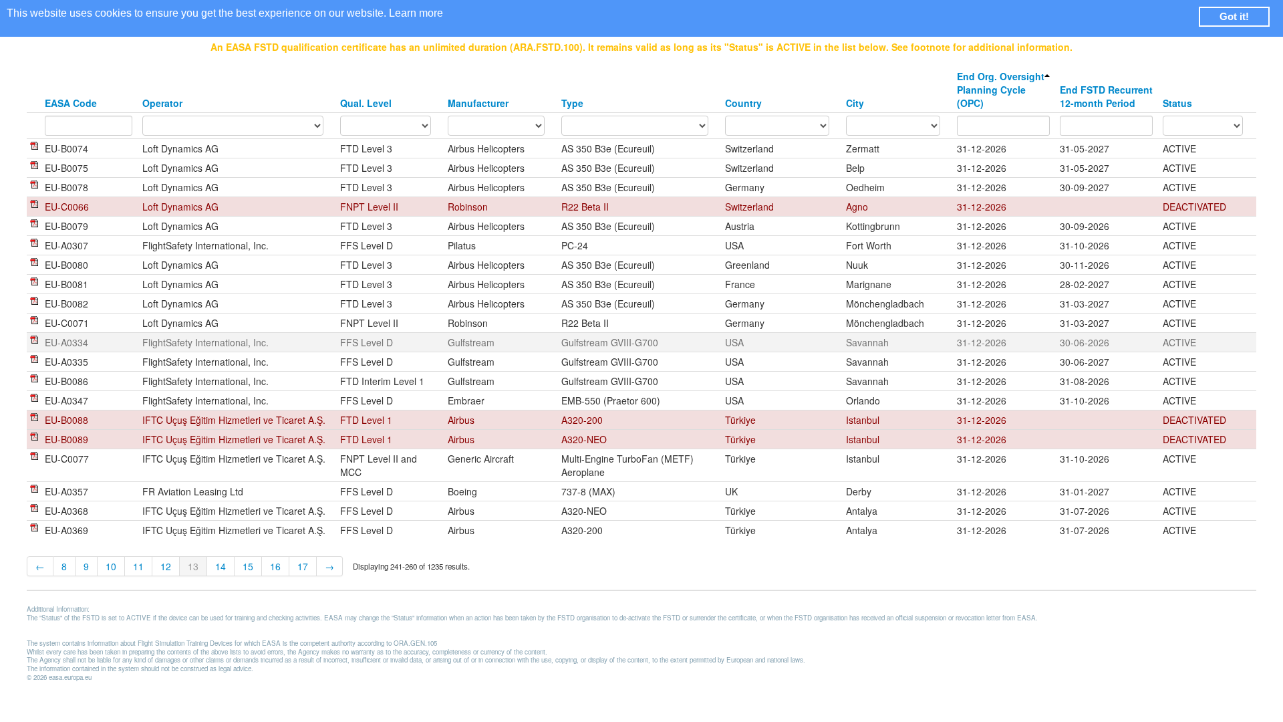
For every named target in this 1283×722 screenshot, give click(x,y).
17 (302, 566)
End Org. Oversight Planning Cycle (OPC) (1000, 90)
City (855, 103)
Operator (162, 103)
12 (165, 566)
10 (111, 566)
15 (248, 566)
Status (1177, 103)
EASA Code (71, 103)
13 (193, 566)
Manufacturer (478, 103)
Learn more (416, 13)
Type (572, 103)
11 (138, 566)
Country (743, 103)
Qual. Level (366, 103)
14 (220, 566)
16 (275, 566)
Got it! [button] (1234, 16)
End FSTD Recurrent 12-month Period (1106, 96)
